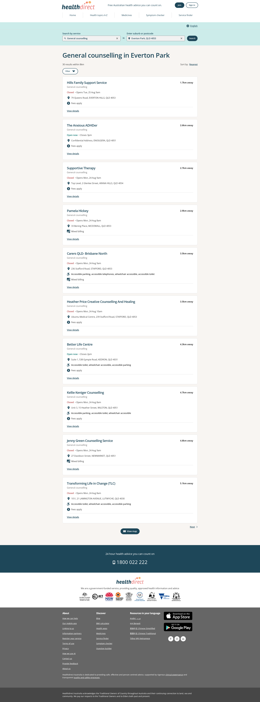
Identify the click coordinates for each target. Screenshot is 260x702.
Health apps (101, 628)
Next (192, 526)
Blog (98, 618)
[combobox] (67, 8)
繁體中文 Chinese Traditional (143, 633)
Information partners (72, 633)
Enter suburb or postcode (140, 33)
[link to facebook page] (170, 638)
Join (179, 5)
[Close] (117, 38)
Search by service (71, 33)
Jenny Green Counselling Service (90, 440)
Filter (71, 72)
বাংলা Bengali (135, 623)
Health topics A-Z (98, 15)
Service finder (186, 15)
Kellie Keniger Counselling (85, 392)
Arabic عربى (135, 618)
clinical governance (174, 674)
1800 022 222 (131, 562)
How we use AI (69, 653)
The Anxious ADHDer (82, 125)
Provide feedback (70, 663)
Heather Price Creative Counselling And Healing (101, 301)
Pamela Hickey (77, 210)
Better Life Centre (79, 344)
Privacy (65, 648)
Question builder (104, 648)
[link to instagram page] (177, 638)
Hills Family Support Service (87, 82)
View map (133, 532)
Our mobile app (69, 623)
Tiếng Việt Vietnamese (140, 638)
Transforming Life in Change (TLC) (91, 483)
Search (192, 38)
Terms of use (68, 643)
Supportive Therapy (81, 168)
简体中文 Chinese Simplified (142, 628)
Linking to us (68, 628)
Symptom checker (155, 15)
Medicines (127, 15)
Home (73, 15)
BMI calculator (102, 623)
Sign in (192, 5)
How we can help (70, 618)
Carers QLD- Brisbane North (87, 253)
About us (66, 668)
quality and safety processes (87, 677)
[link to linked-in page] (183, 638)
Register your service (71, 638)
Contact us (67, 658)
